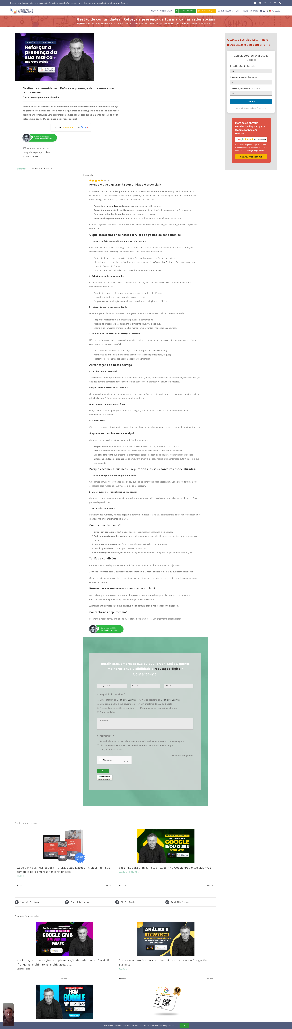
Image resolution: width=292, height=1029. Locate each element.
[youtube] (255, 3)
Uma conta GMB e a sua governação (117, 703)
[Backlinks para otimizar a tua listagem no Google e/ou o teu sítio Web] (166, 846)
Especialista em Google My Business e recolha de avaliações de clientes (107, 23)
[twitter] (260, 3)
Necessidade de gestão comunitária (117, 708)
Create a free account (251, 157)
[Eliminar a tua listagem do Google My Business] (64, 1002)
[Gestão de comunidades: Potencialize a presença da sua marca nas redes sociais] (63, 57)
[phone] (280, 3)
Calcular (251, 101)
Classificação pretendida (245, 88)
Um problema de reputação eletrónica (158, 708)
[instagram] (265, 3)
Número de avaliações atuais (243, 77)
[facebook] (270, 3)
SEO (159, 703)
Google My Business (119, 3)
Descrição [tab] (22, 168)
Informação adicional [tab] (41, 168)
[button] (267, 10)
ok (184, 1025)
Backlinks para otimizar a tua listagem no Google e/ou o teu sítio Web (165, 867)
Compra (143, 23)
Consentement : (105, 735)
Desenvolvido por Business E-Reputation (251, 108)
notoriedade (112, 206)
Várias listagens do (161, 699)
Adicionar (21, 886)
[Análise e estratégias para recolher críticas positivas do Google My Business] (166, 939)
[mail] (275, 3)
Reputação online (41, 152)
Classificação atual (242, 66)
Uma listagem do (118, 699)
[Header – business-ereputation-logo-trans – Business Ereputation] (21, 8)
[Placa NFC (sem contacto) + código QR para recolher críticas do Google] (166, 1002)
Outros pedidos (107, 712)
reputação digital (167, 669)
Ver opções (123, 886)
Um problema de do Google (156, 703)
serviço (35, 156)
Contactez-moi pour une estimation (41, 97)
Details (109, 886)
